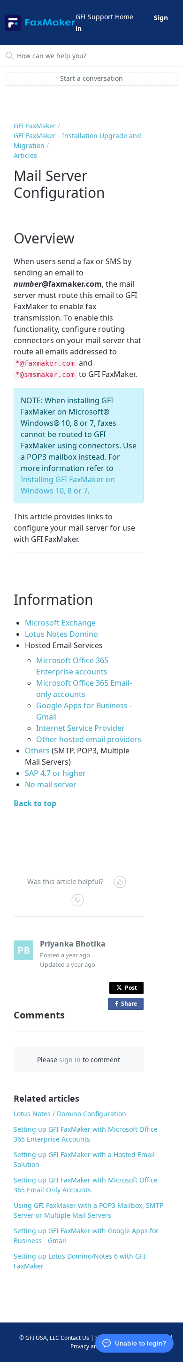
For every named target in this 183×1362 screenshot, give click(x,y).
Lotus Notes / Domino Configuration (70, 1113)
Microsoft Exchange (60, 623)
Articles (25, 155)
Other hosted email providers (88, 739)
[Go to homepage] (39, 23)
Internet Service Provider (80, 728)
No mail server (50, 784)
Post (131, 988)
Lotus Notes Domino (61, 634)
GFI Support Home (104, 16)
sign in (70, 1059)
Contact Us (75, 1338)
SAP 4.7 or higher (55, 773)
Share (131, 1005)
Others (37, 750)
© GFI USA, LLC (39, 1338)
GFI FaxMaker (35, 125)
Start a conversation (91, 78)
